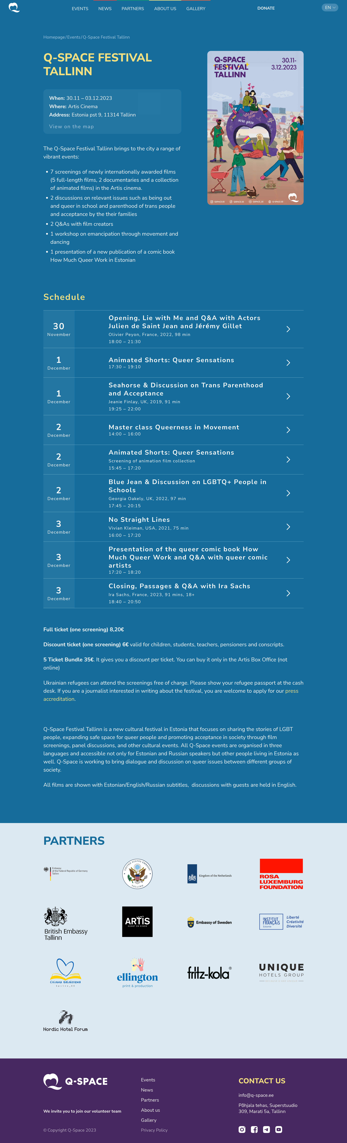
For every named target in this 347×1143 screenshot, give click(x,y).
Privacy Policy (154, 1130)
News (147, 1090)
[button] (330, 7)
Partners (150, 1100)
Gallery (149, 1120)
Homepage (54, 37)
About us (150, 1110)
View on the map (71, 126)
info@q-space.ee (256, 1095)
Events (73, 37)
